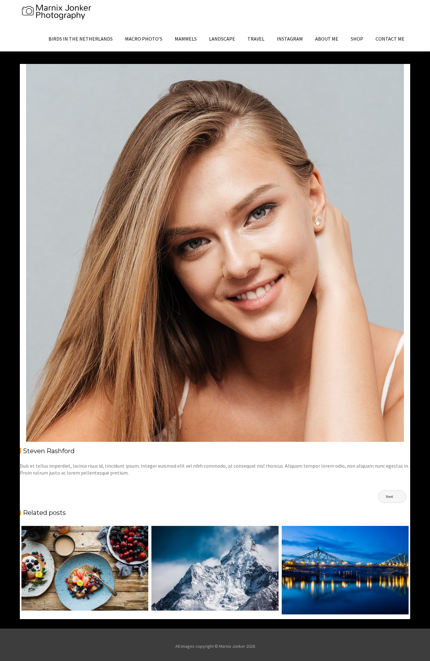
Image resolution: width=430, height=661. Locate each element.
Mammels (186, 39)
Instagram (290, 39)
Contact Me (390, 39)
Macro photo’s (143, 39)
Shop (357, 39)
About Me (326, 39)
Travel (255, 39)
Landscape (222, 39)
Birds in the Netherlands (80, 39)
